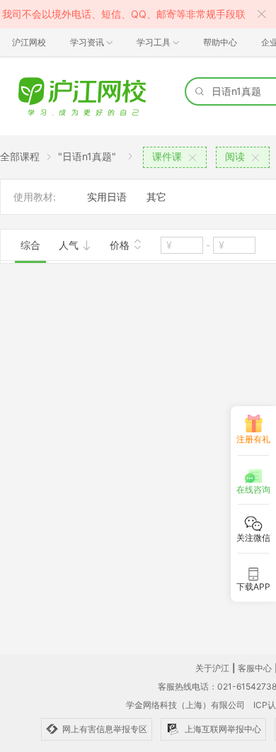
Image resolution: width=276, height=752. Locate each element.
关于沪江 (212, 668)
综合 (30, 245)
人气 (70, 245)
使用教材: (34, 197)
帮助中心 (220, 42)
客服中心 (255, 668)
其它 (156, 197)
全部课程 (20, 156)
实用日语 (107, 197)
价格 (121, 245)
